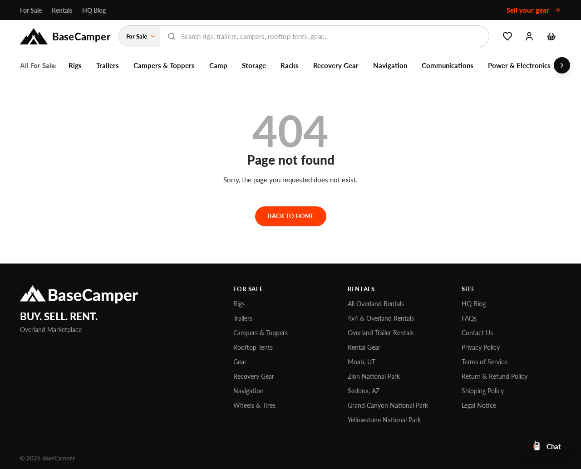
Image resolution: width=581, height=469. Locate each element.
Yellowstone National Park (384, 420)
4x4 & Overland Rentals (381, 318)
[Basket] (551, 36)
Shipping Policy (483, 391)
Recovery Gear (336, 65)
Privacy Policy (481, 347)
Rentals (62, 10)
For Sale (31, 10)
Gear (239, 362)
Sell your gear (529, 10)
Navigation (390, 65)
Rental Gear (364, 347)
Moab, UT (361, 362)
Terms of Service (484, 362)
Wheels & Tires (254, 405)
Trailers (107, 65)
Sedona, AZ (363, 391)
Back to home (291, 216)
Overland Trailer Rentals (381, 333)
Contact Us (477, 333)
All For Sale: (38, 65)
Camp (218, 65)
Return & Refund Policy (494, 376)
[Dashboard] (529, 36)
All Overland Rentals (376, 304)
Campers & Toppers (164, 65)
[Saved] (507, 36)
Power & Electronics (519, 65)
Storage (254, 65)
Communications (447, 65)
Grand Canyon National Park (388, 405)
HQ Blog (94, 10)
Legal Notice (479, 405)
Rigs (75, 65)
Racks (290, 65)
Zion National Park (374, 376)
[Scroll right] (562, 65)
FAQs (469, 318)
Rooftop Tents (253, 347)
